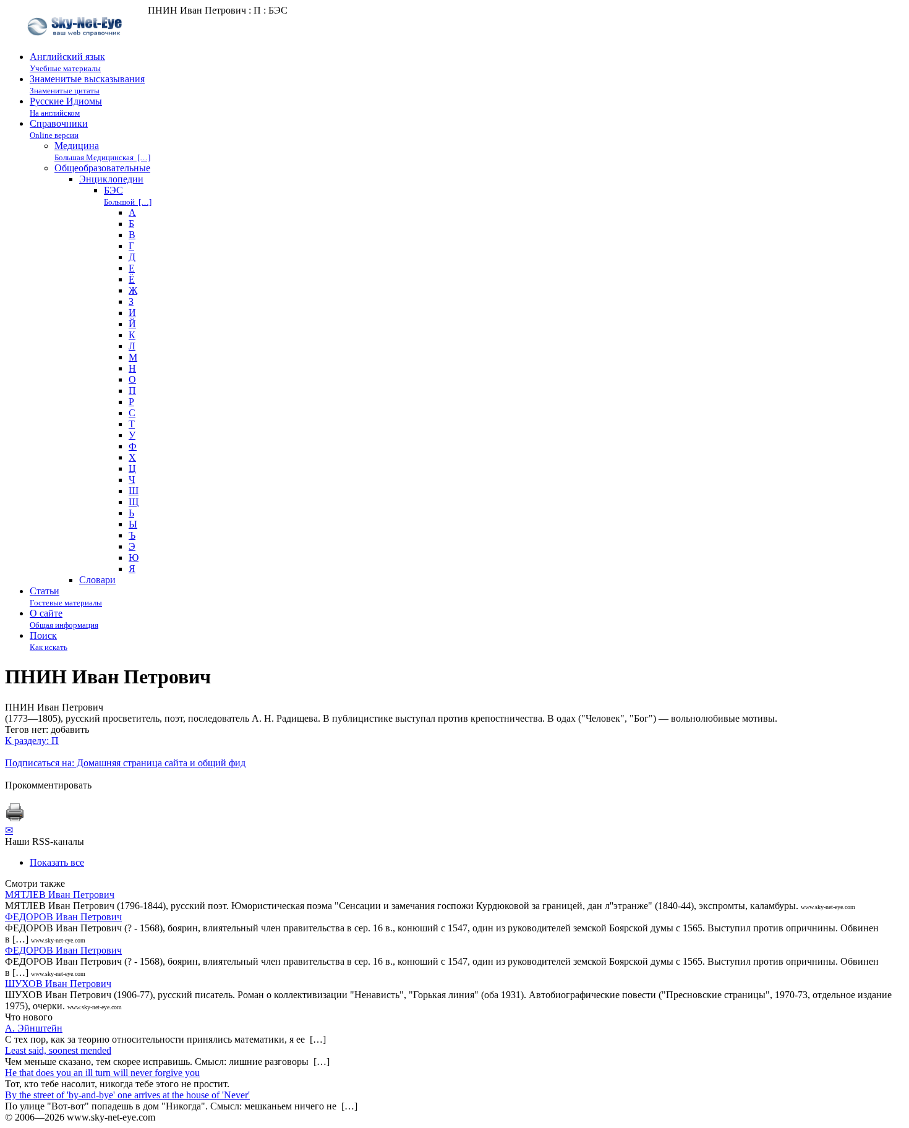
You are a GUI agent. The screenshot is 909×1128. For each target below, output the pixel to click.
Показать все (57, 862)
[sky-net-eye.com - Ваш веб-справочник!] (76, 45)
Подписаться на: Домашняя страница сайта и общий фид (125, 763)
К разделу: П (32, 740)
